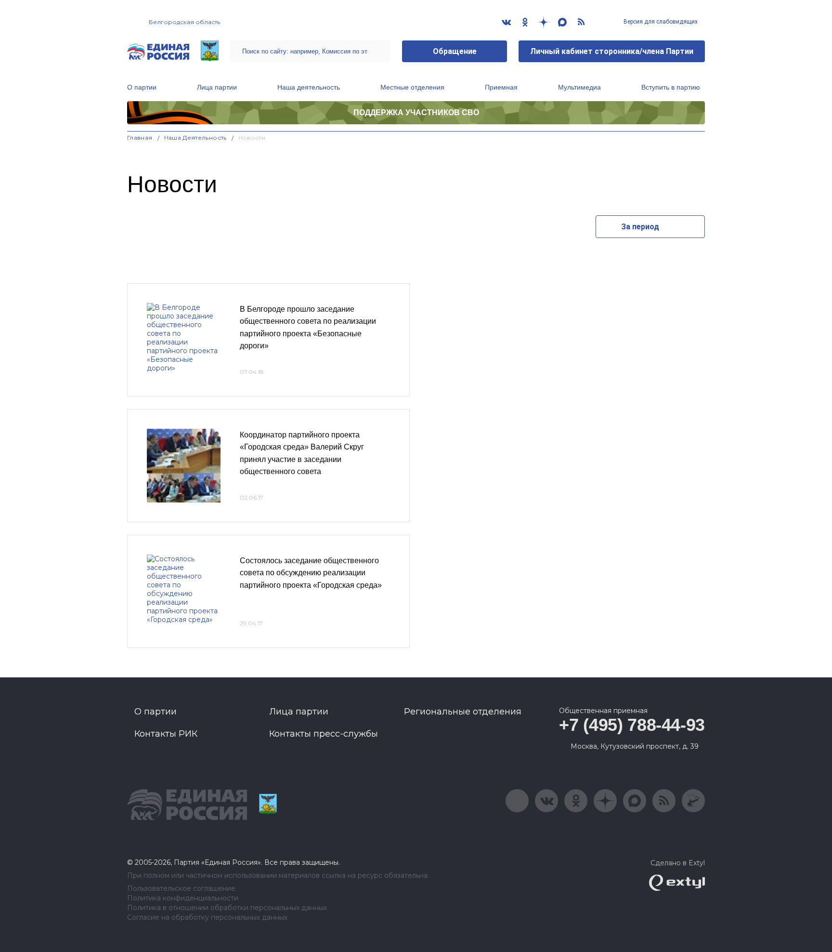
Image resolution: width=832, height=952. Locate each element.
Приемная (501, 87)
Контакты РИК (165, 733)
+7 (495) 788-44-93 (632, 725)
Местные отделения (412, 87)
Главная (140, 137)
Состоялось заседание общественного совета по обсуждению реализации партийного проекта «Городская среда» (311, 572)
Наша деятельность (308, 87)
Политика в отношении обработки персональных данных (227, 908)
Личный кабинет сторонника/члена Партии (611, 51)
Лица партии (217, 87)
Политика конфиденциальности (182, 898)
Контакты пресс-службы (323, 733)
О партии (141, 87)
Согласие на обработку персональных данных (207, 917)
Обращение (455, 51)
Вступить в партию (670, 87)
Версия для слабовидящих (660, 21)
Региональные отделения (462, 711)
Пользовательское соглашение (181, 889)
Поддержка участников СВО (416, 112)
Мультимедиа (579, 87)
